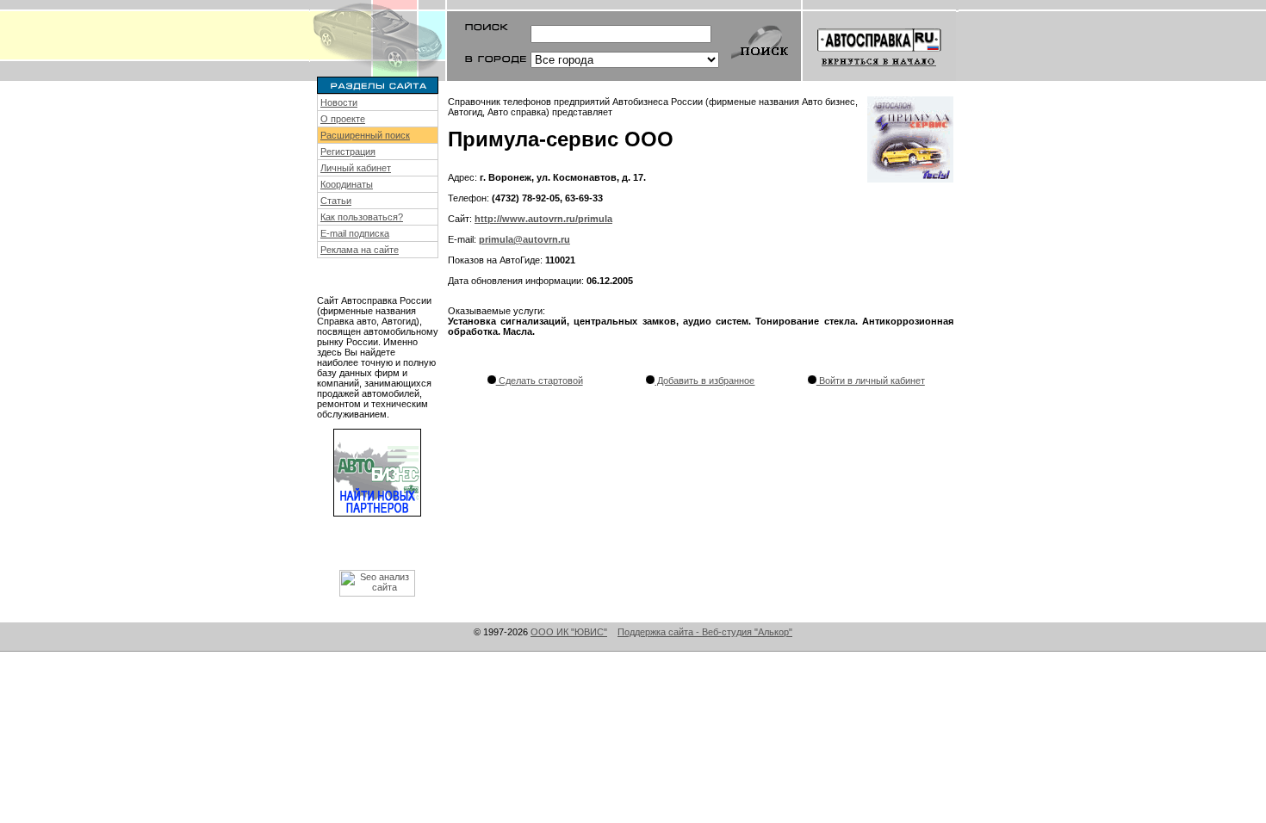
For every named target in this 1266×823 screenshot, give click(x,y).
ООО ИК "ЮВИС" (569, 632)
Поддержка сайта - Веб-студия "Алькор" (704, 632)
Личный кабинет (355, 168)
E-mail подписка (354, 233)
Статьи (335, 200)
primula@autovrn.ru (524, 239)
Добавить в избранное (704, 380)
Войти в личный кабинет (870, 380)
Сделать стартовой (539, 380)
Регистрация (347, 151)
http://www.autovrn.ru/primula (543, 218)
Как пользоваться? (361, 217)
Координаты (346, 184)
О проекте (342, 119)
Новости (338, 102)
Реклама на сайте (359, 249)
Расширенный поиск (365, 135)
